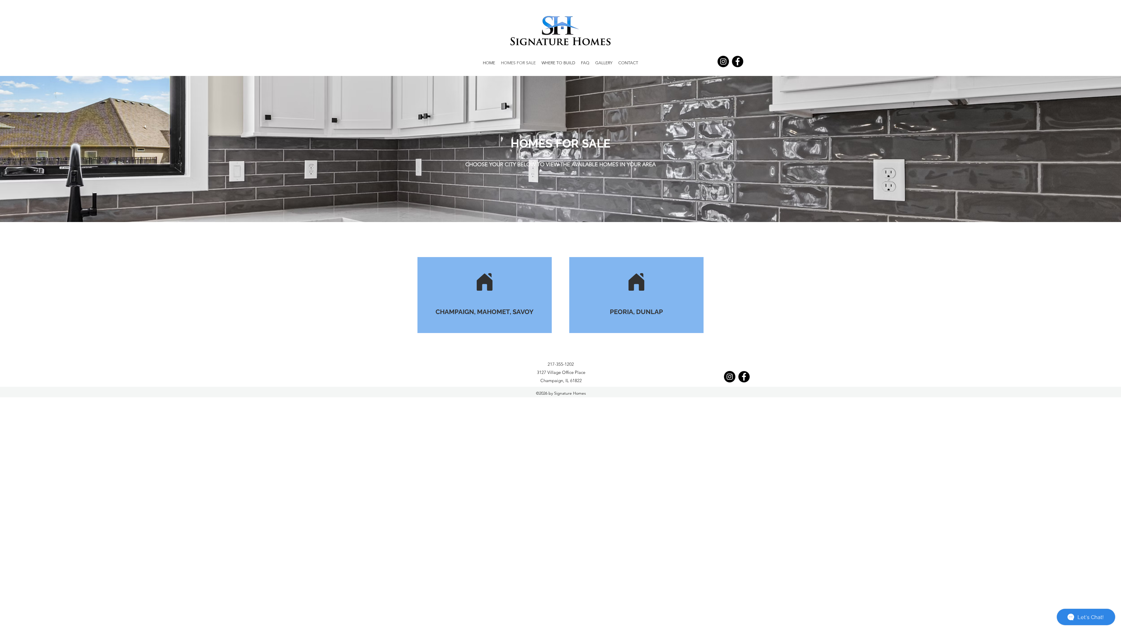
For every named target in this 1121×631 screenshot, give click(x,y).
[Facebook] (737, 61)
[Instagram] (723, 61)
